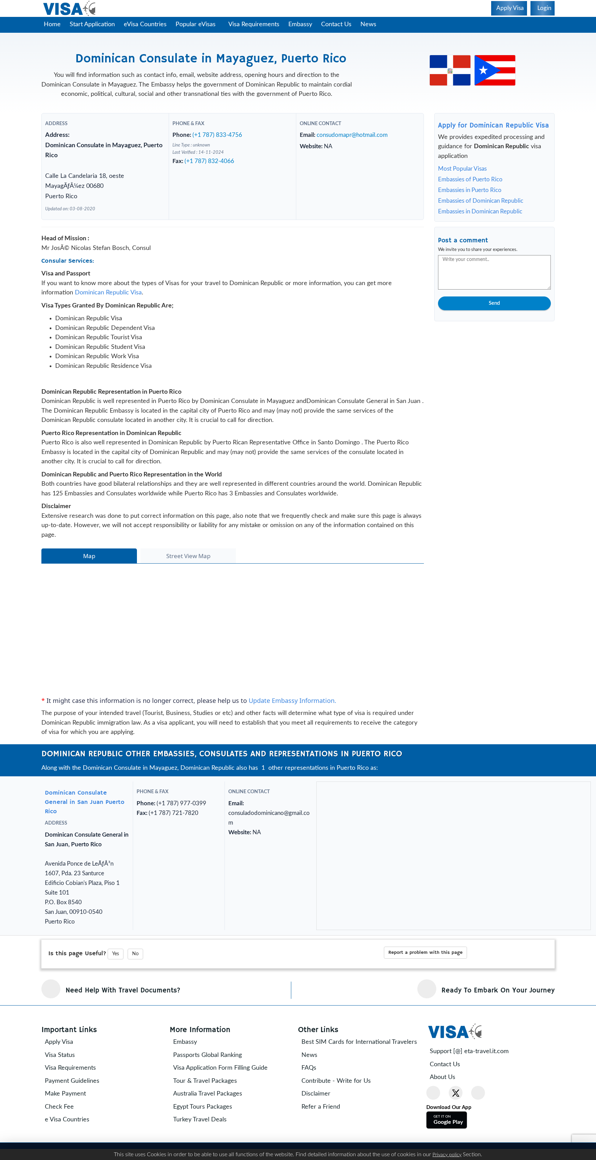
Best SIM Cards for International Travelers (359, 1042)
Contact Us (336, 24)
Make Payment (65, 1094)
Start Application (92, 24)
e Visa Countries (67, 1120)
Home (52, 24)
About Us (442, 1077)
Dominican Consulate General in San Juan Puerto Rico (85, 802)
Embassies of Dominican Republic (480, 201)
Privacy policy (447, 1154)
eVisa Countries (145, 24)
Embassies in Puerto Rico (469, 190)
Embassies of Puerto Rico (470, 179)
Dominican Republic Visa (108, 293)
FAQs (308, 1068)
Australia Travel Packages (207, 1094)
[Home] (69, 8)
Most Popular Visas (462, 169)
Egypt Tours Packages (202, 1107)
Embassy (300, 24)
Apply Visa (59, 1042)
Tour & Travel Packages (205, 1081)
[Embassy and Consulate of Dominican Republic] (450, 70)
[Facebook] (433, 1093)
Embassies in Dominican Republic (480, 211)
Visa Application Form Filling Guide (220, 1068)
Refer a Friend (320, 1107)
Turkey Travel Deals (200, 1120)
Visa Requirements (253, 24)
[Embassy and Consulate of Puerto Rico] (495, 70)
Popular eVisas (196, 24)
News (368, 24)
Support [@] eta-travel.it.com (469, 1051)
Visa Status (60, 1055)
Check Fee (59, 1107)
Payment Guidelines (72, 1081)
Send (494, 303)
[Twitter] (456, 1093)
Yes (115, 953)
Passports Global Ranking (207, 1055)
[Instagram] (478, 1093)
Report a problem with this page (425, 952)
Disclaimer (315, 1094)
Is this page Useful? (77, 953)
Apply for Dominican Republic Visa (493, 125)
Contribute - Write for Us (336, 1081)
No (135, 953)
